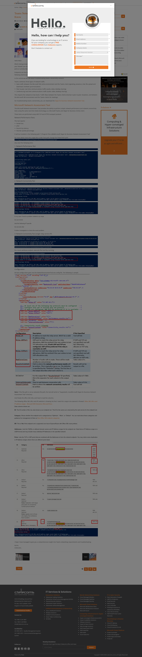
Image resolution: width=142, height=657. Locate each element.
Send (90, 67)
